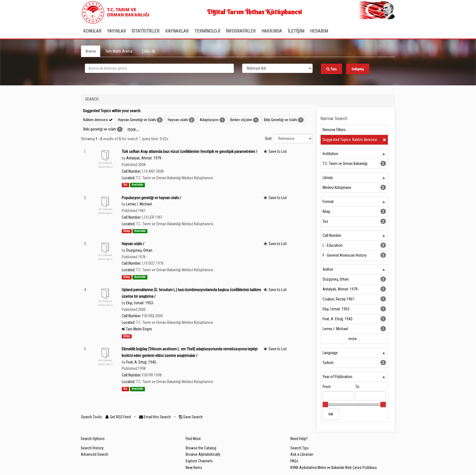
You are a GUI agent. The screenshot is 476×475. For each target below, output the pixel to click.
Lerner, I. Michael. (139, 204)
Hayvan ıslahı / (133, 243)
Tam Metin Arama (118, 51)
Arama (90, 51)
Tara (333, 69)
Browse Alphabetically (203, 454)
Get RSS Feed (120, 417)
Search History (92, 448)
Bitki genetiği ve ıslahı (99, 129)
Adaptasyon (209, 120)
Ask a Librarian (301, 454)
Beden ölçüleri (241, 120)
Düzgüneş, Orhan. (139, 250)
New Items (194, 467)
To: (357, 386)
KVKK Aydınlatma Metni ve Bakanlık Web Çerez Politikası (333, 467)
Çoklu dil (148, 51)
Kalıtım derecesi (96, 120)
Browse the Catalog (201, 448)
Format (328, 201)
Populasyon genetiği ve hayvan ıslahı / (151, 198)
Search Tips (299, 448)
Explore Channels (199, 461)
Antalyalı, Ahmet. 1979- (144, 158)
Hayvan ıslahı (178, 120)
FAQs (294, 461)
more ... (133, 129)
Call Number (332, 235)
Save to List (278, 151)
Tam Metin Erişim (138, 329)
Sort (268, 138)
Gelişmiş (358, 69)
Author (328, 269)
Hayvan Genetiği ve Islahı (137, 120)
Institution (330, 153)
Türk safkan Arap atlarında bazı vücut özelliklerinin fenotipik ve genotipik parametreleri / (189, 151)
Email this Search (157, 417)
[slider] (325, 404)
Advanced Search (94, 454)
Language (330, 353)
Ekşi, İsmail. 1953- (140, 303)
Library (328, 177)
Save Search (192, 417)
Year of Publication (337, 376)
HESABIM (319, 31)
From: (327, 386)
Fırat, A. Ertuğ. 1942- (141, 362)
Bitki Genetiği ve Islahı (280, 120)
